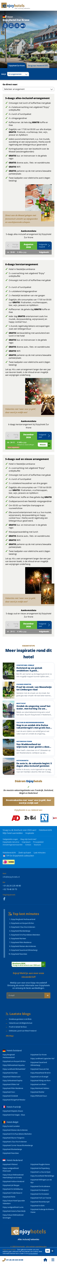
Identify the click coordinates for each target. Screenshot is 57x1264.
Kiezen (43, 444)
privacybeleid (33, 1253)
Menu (53, 1260)
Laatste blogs (20, 1014)
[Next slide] (53, 45)
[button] (44, 246)
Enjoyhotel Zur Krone (17, 65)
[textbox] (18, 74)
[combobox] (18, 74)
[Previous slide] (4, 45)
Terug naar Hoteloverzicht (38, 65)
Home (45, 1260)
